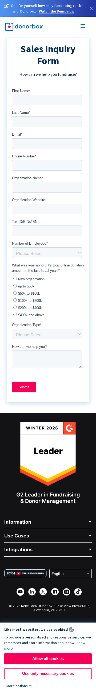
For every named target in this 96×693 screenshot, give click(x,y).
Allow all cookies (48, 658)
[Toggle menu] (83, 27)
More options (17, 685)
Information (17, 522)
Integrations (18, 549)
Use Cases (16, 535)
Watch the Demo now (56, 11)
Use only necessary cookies (48, 673)
